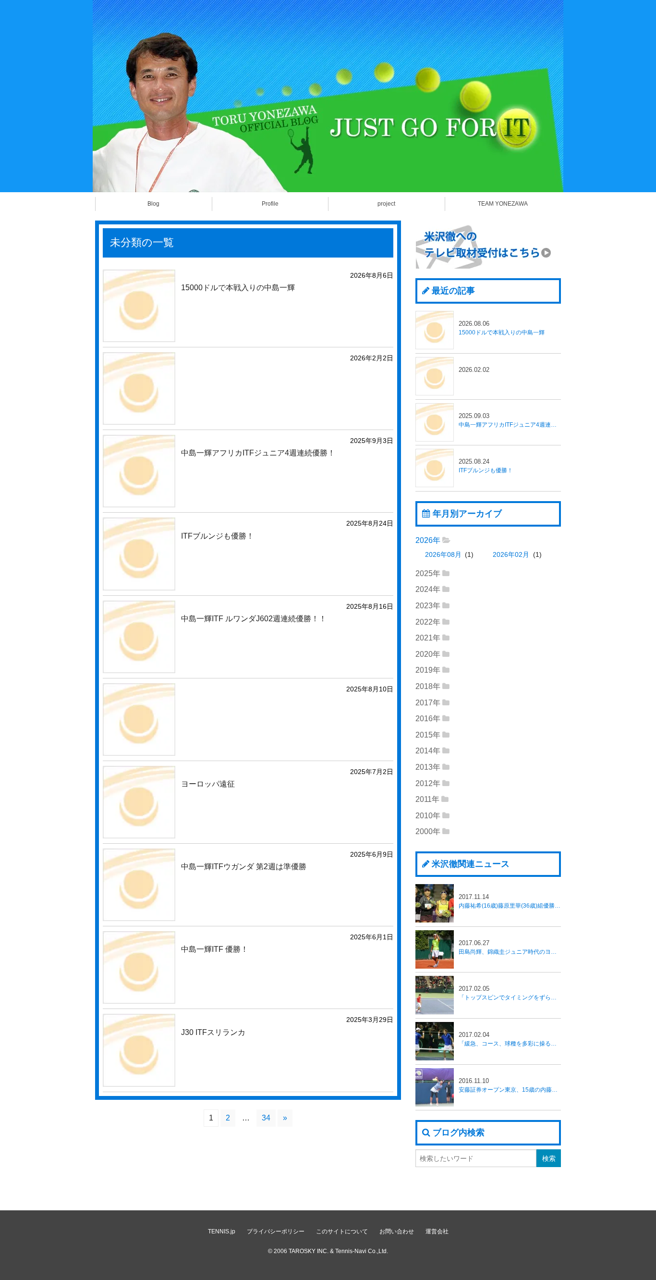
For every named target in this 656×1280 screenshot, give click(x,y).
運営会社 (437, 1231)
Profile (270, 203)
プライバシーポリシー (275, 1231)
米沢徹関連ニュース (471, 864)
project (386, 203)
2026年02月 (511, 554)
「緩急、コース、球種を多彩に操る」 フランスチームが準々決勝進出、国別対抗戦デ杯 (510, 1039)
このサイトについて (342, 1231)
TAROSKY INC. (308, 1251)
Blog (153, 203)
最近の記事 (453, 290)
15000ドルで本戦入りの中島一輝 (502, 328)
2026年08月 (443, 554)
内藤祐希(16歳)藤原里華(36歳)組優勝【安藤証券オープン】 (510, 901)
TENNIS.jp (221, 1231)
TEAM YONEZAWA (503, 203)
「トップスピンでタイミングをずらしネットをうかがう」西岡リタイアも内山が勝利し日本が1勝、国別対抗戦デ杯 (510, 993)
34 (266, 1118)
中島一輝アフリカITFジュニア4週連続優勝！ (510, 420)
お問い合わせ (396, 1231)
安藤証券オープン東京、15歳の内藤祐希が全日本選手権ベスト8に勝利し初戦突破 (510, 1085)
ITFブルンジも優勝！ (486, 466)
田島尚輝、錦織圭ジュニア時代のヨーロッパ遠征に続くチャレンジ (510, 947)
